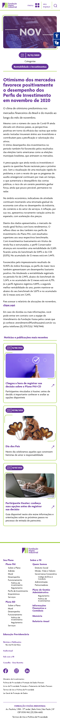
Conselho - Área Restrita (13, 663)
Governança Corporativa (46, 574)
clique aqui (9, 305)
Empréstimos (14, 594)
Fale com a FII (8, 657)
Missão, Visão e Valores (45, 571)
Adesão (11, 571)
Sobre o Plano (14, 568)
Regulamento (16, 588)
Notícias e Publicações (12, 642)
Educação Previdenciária (16, 634)
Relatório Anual (40, 621)
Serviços (12, 597)
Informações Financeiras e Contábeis (39, 608)
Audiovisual (8, 651)
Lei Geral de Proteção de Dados (15, 693)
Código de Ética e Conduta (45, 578)
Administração (41, 582)
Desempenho (14, 577)
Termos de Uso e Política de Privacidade (18, 690)
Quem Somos (39, 564)
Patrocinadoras (41, 585)
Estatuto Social (41, 568)
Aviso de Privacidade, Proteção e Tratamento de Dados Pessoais (27, 686)
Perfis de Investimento (18, 591)
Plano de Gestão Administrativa (41, 591)
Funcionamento (15, 580)
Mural (10, 574)
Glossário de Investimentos (13, 679)
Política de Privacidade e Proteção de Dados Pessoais (23, 683)
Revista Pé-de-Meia (13, 645)
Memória (37, 616)
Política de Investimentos (44, 600)
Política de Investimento (16, 584)
